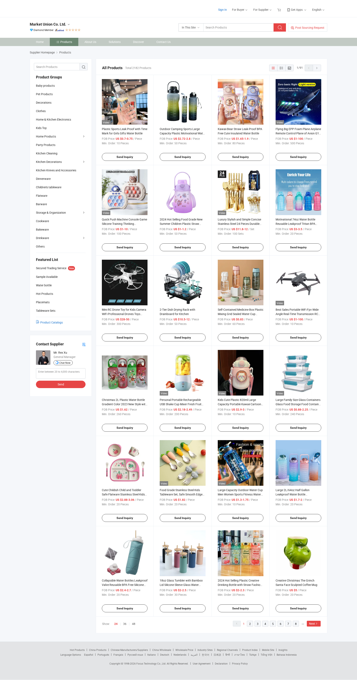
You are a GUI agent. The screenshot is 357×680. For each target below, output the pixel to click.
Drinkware (42, 238)
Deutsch (164, 654)
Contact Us (163, 42)
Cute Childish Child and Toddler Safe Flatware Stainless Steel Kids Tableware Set (123, 494)
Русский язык (135, 654)
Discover (138, 42)
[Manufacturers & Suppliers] (56, 8)
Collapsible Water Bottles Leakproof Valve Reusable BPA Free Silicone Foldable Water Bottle (125, 584)
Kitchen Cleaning (46, 153)
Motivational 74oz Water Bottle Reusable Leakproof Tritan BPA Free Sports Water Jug (295, 223)
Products (66, 42)
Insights (282, 650)
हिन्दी (227, 654)
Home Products (46, 136)
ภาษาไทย (239, 654)
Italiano (151, 654)
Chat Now (64, 362)
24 (116, 624)
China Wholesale (161, 650)
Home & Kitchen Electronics (53, 119)
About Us (90, 42)
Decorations (43, 102)
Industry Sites (205, 650)
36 (124, 624)
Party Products (45, 145)
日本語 (217, 654)
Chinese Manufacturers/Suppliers (129, 650)
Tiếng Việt (266, 654)
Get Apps (296, 10)
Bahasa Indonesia (287, 654)
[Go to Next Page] (317, 68)
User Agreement (202, 663)
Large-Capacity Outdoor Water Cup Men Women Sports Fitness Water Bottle (240, 494)
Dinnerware (43, 179)
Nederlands (180, 654)
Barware (41, 204)
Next (312, 624)
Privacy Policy (240, 663)
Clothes (41, 111)
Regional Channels (227, 650)
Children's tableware (48, 187)
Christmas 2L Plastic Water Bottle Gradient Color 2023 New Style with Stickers (124, 404)
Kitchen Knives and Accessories (56, 170)
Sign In (222, 10)
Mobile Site (268, 650)
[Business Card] (84, 344)
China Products (97, 650)
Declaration (221, 663)
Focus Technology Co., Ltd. (151, 663)
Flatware (41, 196)
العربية (194, 654)
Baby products (45, 86)
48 (133, 624)
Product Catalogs (51, 322)
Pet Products (44, 94)
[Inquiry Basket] (279, 10)
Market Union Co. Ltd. (48, 24)
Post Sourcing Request (309, 28)
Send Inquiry (125, 157)
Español (88, 654)
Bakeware (42, 229)
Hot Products (77, 650)
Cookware (42, 221)
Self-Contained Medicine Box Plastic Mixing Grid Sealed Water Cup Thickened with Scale (240, 314)
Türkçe (252, 654)
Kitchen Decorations (49, 162)
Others (40, 246)
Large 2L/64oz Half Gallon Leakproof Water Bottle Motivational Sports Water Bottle (296, 494)
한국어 (205, 654)
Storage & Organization (51, 212)
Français (118, 654)
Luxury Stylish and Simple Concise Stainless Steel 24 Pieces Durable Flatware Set (239, 223)
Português (103, 654)
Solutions (115, 42)
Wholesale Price (184, 650)
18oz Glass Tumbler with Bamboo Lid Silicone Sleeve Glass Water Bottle (181, 584)
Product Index (250, 650)
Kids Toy (41, 128)
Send (61, 384)
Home (40, 42)
